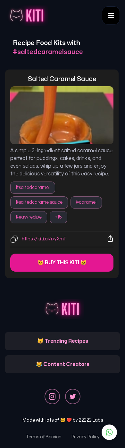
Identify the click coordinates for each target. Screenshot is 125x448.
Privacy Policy (85, 437)
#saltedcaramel (33, 187)
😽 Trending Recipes (62, 341)
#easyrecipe (29, 217)
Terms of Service (43, 437)
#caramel (86, 202)
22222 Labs (91, 420)
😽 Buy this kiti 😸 (62, 262)
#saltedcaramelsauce (39, 202)
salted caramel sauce (62, 79)
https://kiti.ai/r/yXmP (44, 239)
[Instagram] (52, 396)
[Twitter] (72, 396)
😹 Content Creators (62, 364)
